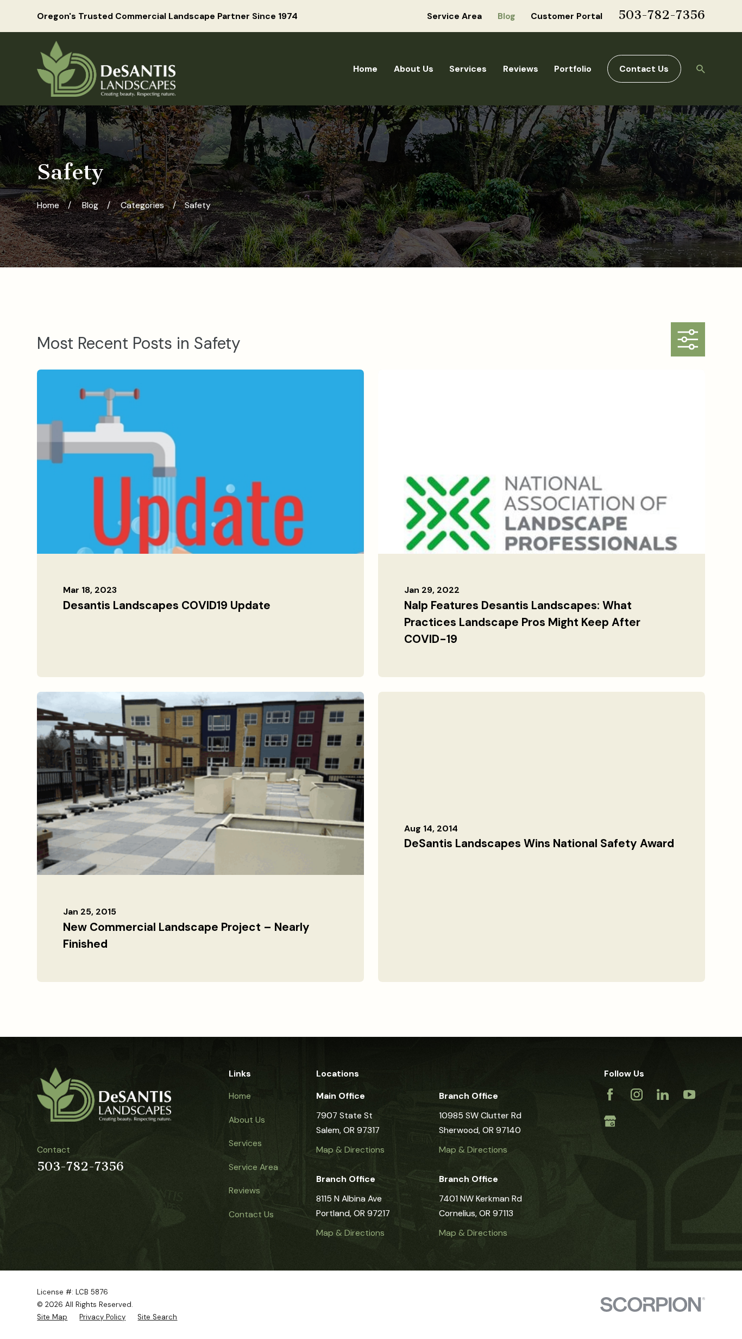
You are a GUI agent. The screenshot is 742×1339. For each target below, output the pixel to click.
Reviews (244, 1190)
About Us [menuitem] (413, 68)
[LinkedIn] (663, 1094)
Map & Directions (350, 1149)
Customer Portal (566, 16)
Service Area (454, 16)
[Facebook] (610, 1094)
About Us (247, 1119)
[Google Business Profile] (610, 1121)
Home (240, 1096)
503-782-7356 (661, 15)
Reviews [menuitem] (520, 68)
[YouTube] (689, 1094)
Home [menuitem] (365, 68)
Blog (506, 16)
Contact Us (644, 68)
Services (245, 1143)
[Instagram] (637, 1094)
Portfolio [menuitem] (573, 68)
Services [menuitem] (468, 68)
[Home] (106, 69)
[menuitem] (52, 1317)
